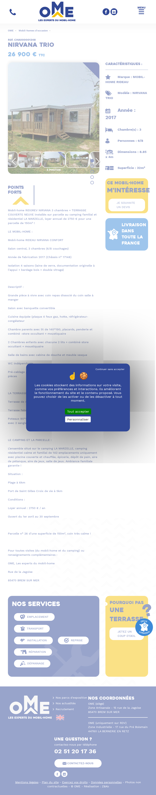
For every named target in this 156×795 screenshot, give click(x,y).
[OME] (59, 11)
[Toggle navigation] (141, 11)
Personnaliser (78, 419)
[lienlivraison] (144, 627)
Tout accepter (78, 411)
